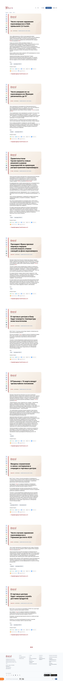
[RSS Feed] (20, 675)
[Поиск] (36, 8)
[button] (6, 15)
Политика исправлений (33, 663)
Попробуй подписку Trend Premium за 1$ (19, 73)
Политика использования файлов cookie (53, 664)
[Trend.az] (9, 8)
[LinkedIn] (18, 675)
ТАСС (19, 40)
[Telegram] (15, 675)
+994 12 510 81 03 (8, 667)
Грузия (11, 217)
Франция (11, 131)
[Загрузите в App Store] (47, 675)
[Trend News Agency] (8, 656)
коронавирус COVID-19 (19, 131)
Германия (12, 566)
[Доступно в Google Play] (53, 675)
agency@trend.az (8, 668)
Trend (11, 40)
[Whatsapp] (7, 675)
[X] (11, 675)
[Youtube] (13, 675)
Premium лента (21, 658)
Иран (11, 288)
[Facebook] (9, 675)
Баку (11, 352)
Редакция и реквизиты (32, 658)
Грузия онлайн (29, 181)
